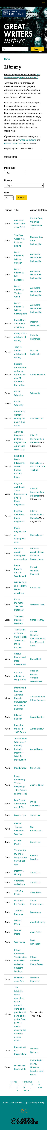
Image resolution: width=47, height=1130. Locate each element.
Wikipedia (35, 393)
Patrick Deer (36, 218)
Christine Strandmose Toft (36, 225)
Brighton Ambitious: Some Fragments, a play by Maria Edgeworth (20, 494)
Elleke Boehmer (38, 374)
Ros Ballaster (36, 418)
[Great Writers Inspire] (14, 13)
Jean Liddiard (36, 785)
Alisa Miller (35, 892)
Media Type (10, 168)
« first (14, 1082)
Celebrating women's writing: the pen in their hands (19, 418)
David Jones (20, 768)
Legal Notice (30, 1102)
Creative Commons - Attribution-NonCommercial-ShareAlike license (24, 1121)
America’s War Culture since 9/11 (19, 223)
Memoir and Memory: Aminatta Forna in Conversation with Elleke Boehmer (20, 698)
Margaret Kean (37, 604)
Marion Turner (36, 559)
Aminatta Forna (37, 696)
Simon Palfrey (37, 620)
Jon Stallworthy (37, 922)
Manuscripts (20, 815)
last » (26, 1090)
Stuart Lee (35, 587)
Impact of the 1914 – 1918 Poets (20, 728)
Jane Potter (36, 932)
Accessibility (16, 1102)
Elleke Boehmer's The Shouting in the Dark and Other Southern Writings (20, 961)
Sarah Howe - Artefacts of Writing (20, 323)
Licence (8, 180)
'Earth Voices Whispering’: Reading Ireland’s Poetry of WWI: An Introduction (20, 749)
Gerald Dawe (36, 749)
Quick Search (10, 157)
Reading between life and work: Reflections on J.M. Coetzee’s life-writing (20, 374)
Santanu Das (36, 237)
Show (7, 192)
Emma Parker (36, 964)
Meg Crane (35, 912)
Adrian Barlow (37, 729)
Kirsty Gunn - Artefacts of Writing (20, 337)
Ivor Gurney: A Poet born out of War (20, 803)
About (5, 1102)
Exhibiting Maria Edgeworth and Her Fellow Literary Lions (19, 466)
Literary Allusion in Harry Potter (20, 676)
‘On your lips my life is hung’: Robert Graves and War (20, 857)
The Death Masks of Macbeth (19, 620)
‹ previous (27, 1082)
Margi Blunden (37, 717)
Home (7, 59)
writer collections (27, 140)
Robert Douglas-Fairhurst (34, 570)
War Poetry (19, 942)
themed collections (13, 143)
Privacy (40, 1102)
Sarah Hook (35, 659)
